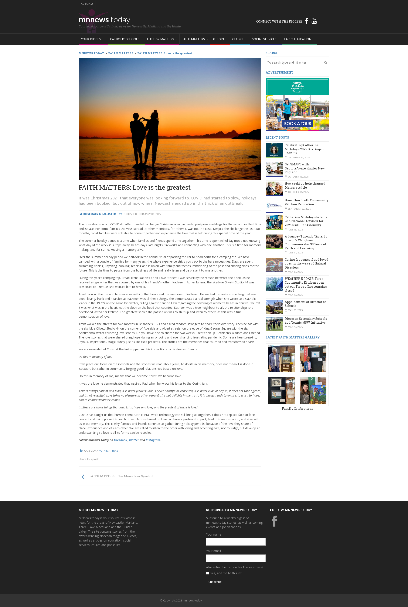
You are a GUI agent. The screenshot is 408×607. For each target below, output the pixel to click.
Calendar (87, 4)
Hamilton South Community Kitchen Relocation (307, 202)
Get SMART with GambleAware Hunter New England (305, 168)
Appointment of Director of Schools (305, 304)
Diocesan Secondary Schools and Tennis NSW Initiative (306, 321)
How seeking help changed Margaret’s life (305, 185)
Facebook (120, 440)
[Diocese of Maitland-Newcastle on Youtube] (314, 21)
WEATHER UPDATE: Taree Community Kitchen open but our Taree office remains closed (306, 285)
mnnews (104, 19)
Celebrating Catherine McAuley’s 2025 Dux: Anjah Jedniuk (304, 149)
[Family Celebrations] (281, 359)
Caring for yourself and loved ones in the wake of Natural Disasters (306, 263)
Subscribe (215, 582)
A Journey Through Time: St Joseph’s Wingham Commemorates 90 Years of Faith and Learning (306, 242)
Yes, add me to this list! (226, 573)
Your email (213, 551)
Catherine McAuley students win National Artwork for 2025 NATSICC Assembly (306, 221)
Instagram (153, 440)
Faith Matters (108, 450)
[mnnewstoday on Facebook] (306, 21)
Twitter (134, 440)
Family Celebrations (297, 409)
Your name (213, 534)
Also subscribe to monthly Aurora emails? (234, 567)
